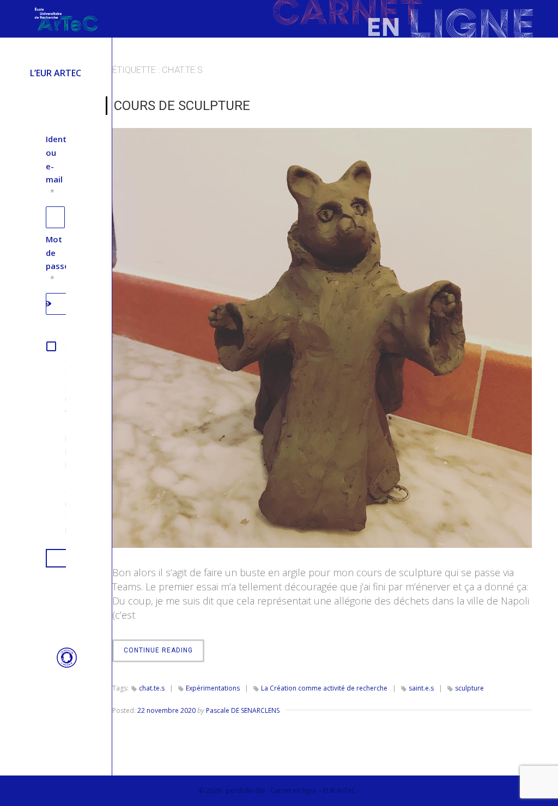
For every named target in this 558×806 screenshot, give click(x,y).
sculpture (469, 688)
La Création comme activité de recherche (324, 688)
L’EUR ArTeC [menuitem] (55, 73)
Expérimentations (213, 688)
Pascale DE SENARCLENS (243, 710)
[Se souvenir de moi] (56, 438)
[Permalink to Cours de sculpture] (322, 337)
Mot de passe (57, 259)
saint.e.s (421, 688)
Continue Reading (164, 654)
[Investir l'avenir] (61, 665)
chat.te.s (152, 688)
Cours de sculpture (182, 105)
